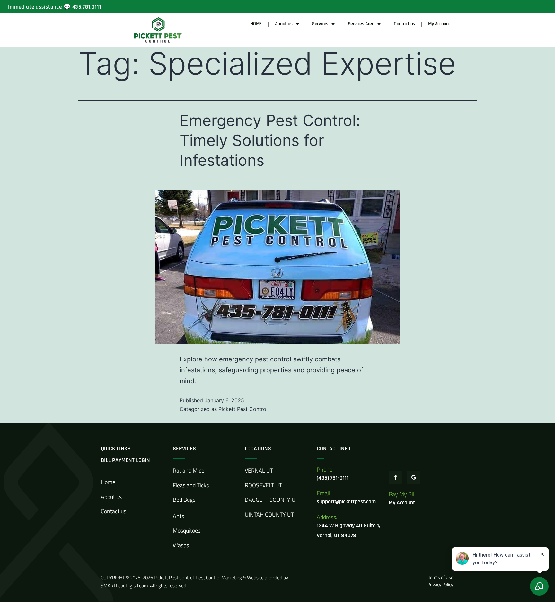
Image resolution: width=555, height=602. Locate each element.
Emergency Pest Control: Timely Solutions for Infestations (270, 140)
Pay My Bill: (403, 494)
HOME (255, 24)
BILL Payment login (125, 460)
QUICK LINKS (116, 448)
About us (284, 24)
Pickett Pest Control (243, 409)
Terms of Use (441, 577)
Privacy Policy (440, 584)
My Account (439, 24)
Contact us (404, 24)
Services (320, 24)
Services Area (361, 24)
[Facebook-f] (395, 477)
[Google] (413, 477)
